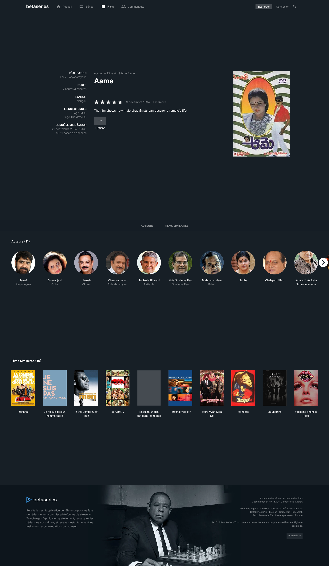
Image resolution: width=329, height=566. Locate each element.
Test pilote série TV (263, 515)
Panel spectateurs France (289, 515)
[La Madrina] (275, 388)
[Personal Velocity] (180, 388)
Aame (131, 73)
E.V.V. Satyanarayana (73, 77)
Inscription (263, 6)
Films (110, 73)
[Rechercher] (294, 6)
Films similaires (176, 225)
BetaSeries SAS (258, 511)
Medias (273, 511)
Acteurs (147, 225)
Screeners (284, 511)
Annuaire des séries (270, 498)
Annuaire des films (293, 498)
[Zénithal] (23, 388)
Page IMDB (79, 112)
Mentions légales (249, 508)
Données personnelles (291, 508)
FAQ (276, 501)
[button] (23, 268)
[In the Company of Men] (86, 388)
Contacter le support (292, 501)
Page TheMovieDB (74, 116)
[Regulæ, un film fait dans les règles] (149, 388)
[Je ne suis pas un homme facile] (55, 388)
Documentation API (262, 501)
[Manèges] (243, 388)
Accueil (98, 73)
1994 (120, 73)
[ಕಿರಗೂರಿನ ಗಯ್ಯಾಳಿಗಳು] (117, 388)
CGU (274, 508)
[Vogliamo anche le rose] (306, 388)
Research (297, 511)
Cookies (264, 508)
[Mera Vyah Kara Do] (212, 388)
